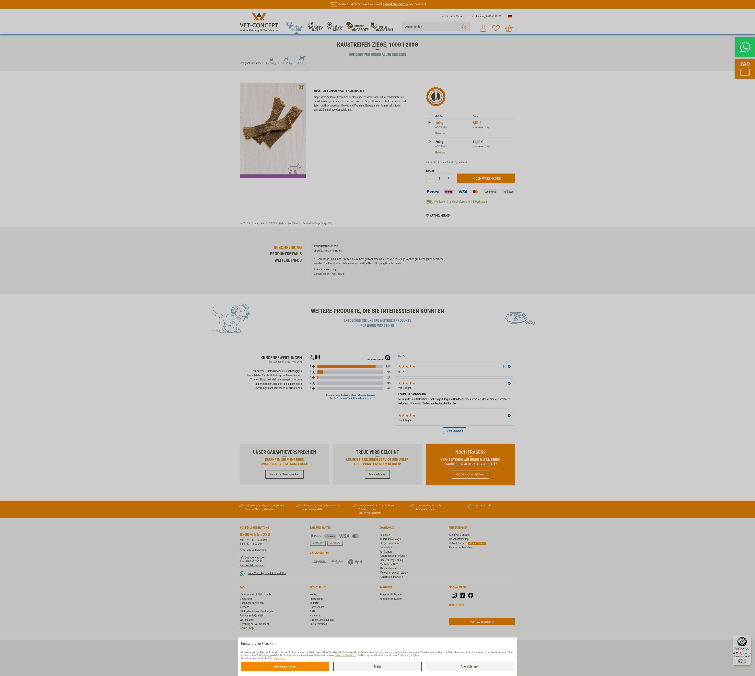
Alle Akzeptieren (285, 666)
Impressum (279, 658)
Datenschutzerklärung (345, 655)
